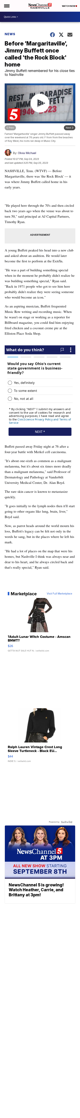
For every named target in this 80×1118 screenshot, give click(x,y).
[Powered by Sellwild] (66, 822)
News (10, 34)
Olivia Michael (27, 153)
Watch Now (69, 6)
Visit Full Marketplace (59, 593)
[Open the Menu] (6, 6)
